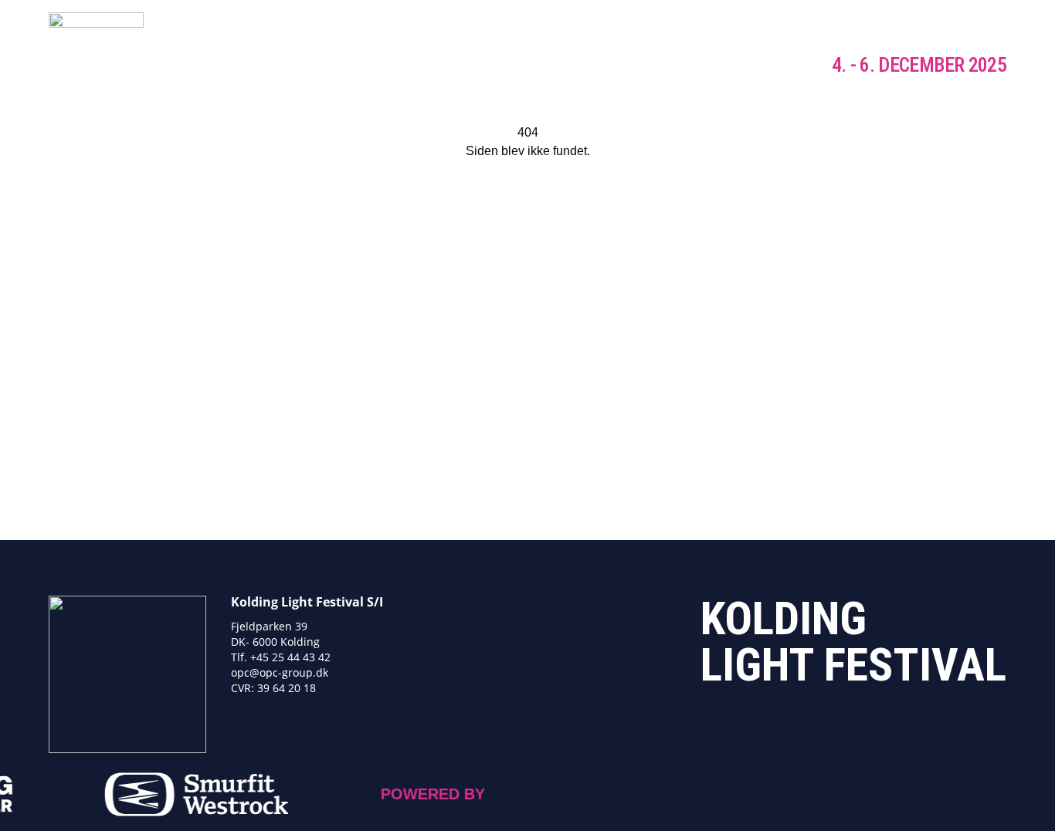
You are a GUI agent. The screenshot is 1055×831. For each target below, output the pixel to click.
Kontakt (751, 66)
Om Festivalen (651, 66)
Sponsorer (543, 66)
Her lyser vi (445, 66)
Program (352, 66)
